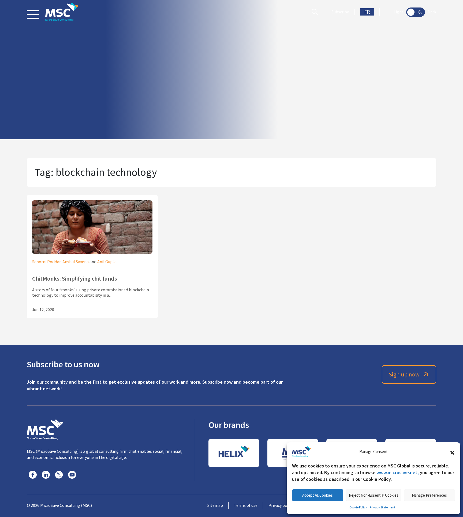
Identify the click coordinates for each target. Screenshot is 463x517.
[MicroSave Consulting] (45, 429)
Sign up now (404, 374)
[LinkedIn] (46, 475)
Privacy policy (280, 505)
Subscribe (340, 12)
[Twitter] (59, 475)
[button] (452, 451)
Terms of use (245, 505)
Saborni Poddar (46, 262)
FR (367, 12)
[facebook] (33, 475)
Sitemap (215, 505)
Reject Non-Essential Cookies (373, 495)
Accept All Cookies (317, 495)
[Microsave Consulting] (62, 12)
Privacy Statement (382, 507)
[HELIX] (233, 453)
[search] (316, 12)
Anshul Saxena (75, 262)
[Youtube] (72, 475)
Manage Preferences (429, 495)
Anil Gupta (107, 262)
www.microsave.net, (397, 472)
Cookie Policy (358, 507)
